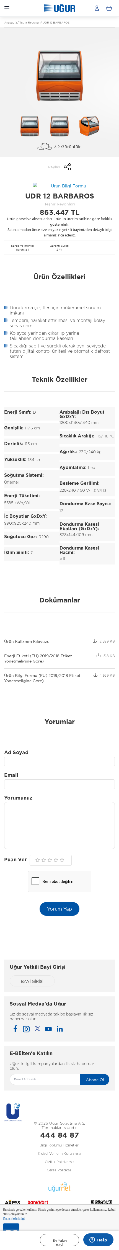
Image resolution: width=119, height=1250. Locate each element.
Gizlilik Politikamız (59, 1162)
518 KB (109, 656)
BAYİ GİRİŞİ (32, 981)
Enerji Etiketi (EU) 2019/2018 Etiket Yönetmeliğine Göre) (38, 658)
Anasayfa (10, 22)
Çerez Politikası (59, 1170)
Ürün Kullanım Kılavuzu (27, 641)
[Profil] (96, 8)
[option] (59, 76)
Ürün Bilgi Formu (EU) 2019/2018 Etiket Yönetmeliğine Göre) (42, 678)
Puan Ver (15, 860)
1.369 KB (107, 675)
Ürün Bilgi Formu (68, 186)
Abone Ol (95, 1080)
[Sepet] (109, 8)
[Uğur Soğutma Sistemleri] (59, 8)
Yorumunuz (18, 798)
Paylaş (54, 167)
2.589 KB (107, 641)
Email (11, 775)
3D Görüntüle (68, 146)
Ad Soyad (16, 753)
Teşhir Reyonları (29, 22)
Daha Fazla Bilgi (14, 1218)
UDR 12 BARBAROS (56, 22)
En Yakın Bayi (60, 1242)
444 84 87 (59, 1135)
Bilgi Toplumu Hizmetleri (59, 1145)
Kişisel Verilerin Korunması (59, 1153)
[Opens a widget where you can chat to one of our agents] (98, 1240)
